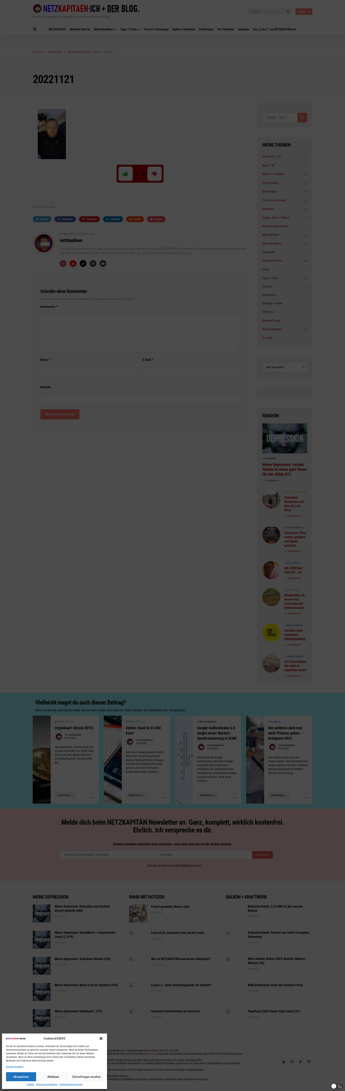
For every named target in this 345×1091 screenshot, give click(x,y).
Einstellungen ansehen (86, 1077)
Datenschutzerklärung (47, 1084)
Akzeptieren (21, 1077)
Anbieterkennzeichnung (70, 1084)
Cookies (30, 1084)
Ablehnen (53, 1077)
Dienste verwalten (15, 1066)
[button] (101, 1038)
